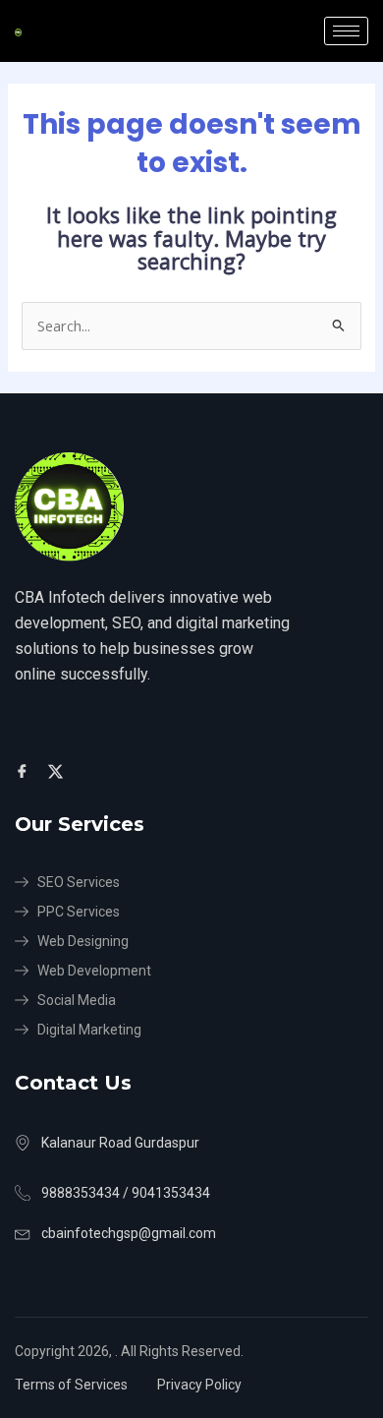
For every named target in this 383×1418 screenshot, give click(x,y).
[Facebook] (25, 769)
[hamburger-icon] (346, 31)
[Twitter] (58, 769)
